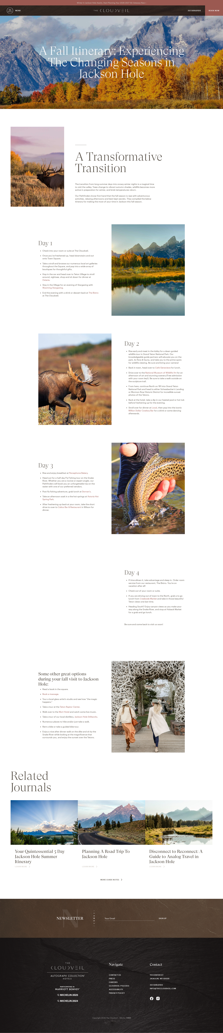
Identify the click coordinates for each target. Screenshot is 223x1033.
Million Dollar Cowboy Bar (141, 410)
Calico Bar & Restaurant (69, 507)
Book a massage (50, 694)
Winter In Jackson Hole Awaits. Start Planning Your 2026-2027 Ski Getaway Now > (111, 3)
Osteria (46, 280)
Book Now (214, 10)
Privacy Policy (117, 993)
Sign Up (163, 918)
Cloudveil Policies (119, 986)
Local (154, 407)
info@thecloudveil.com (163, 988)
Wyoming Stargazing (52, 287)
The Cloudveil (111, 10)
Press (112, 978)
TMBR (128, 1018)
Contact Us (115, 975)
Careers (113, 982)
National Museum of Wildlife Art (160, 372)
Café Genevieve (163, 367)
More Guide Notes (109, 880)
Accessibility (116, 989)
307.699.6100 (194, 10)
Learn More (21, 866)
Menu (18, 10)
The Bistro (93, 292)
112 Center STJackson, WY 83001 (159, 977)
